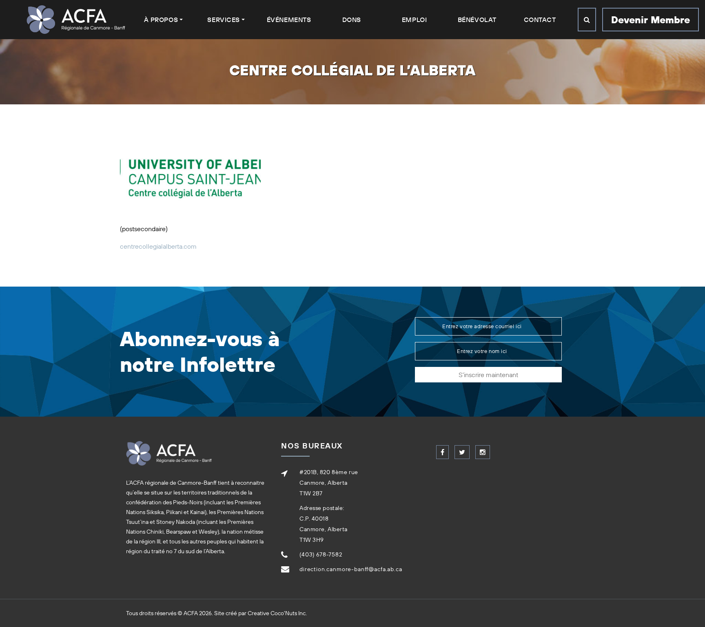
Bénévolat (477, 19)
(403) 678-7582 (320, 554)
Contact (540, 19)
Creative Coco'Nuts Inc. (277, 613)
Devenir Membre (650, 19)
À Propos (161, 19)
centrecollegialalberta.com (158, 246)
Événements (289, 19)
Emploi (414, 19)
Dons (351, 19)
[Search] (587, 19)
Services (223, 19)
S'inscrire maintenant (488, 375)
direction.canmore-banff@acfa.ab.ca (350, 569)
